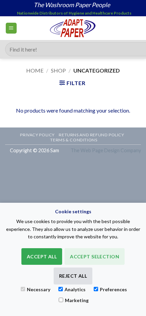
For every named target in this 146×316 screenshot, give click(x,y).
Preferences (113, 289)
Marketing (77, 300)
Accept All (42, 256)
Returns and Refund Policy (91, 134)
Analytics (75, 289)
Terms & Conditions (73, 139)
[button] (11, 28)
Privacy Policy (37, 134)
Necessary (38, 289)
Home (34, 70)
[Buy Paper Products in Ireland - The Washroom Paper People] (73, 28)
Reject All (73, 276)
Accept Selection (94, 256)
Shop (58, 70)
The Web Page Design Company (106, 150)
